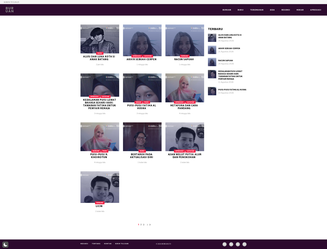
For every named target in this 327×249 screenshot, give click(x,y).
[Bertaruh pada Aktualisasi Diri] (142, 144)
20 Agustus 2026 (226, 64)
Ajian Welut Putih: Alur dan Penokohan (184, 156)
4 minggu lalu (184, 113)
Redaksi (84, 243)
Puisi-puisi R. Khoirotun (99, 156)
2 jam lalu (100, 64)
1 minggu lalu (142, 64)
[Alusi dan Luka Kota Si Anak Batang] (99, 47)
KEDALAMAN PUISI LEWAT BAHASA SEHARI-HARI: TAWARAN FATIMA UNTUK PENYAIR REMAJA (99, 104)
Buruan (184, 56)
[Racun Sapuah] (184, 47)
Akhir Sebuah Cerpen (141, 59)
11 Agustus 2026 (225, 82)
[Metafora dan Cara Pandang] (184, 96)
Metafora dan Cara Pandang (184, 107)
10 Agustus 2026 (226, 93)
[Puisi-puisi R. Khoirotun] (99, 144)
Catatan (147, 56)
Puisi (146, 102)
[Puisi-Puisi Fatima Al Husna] (142, 96)
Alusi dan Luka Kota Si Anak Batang (99, 58)
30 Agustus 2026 (226, 41)
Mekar (138, 102)
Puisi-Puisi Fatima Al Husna (141, 107)
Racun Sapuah (184, 59)
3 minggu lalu (100, 113)
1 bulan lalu (142, 162)
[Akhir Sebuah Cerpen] (142, 47)
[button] (5, 245)
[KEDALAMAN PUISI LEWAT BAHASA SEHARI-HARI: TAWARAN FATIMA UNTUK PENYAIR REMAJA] (212, 74)
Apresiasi (137, 56)
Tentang (96, 243)
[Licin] (99, 193)
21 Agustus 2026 (226, 51)
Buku (100, 53)
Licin (99, 206)
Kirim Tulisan (11, 2)
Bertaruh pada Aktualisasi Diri (141, 156)
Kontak (108, 243)
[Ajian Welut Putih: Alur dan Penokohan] (184, 144)
